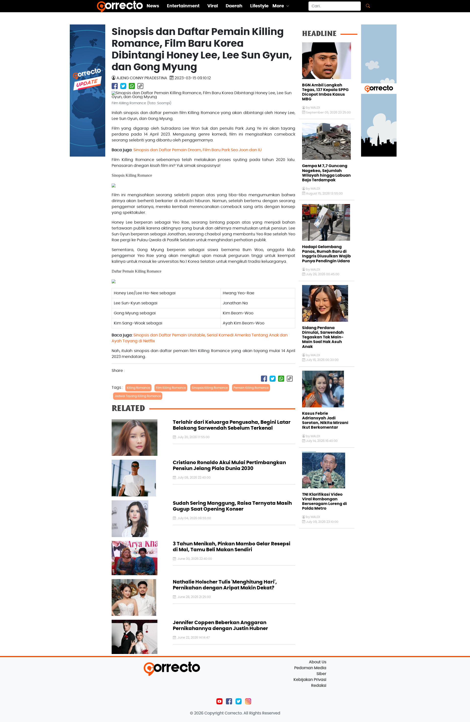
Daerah (234, 6)
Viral (212, 6)
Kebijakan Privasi (310, 680)
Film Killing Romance (171, 387)
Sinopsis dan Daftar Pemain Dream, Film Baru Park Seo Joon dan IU (197, 150)
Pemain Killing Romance (251, 387)
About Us (317, 662)
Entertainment (183, 6)
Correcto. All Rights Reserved (252, 713)
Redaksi (318, 686)
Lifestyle (259, 6)
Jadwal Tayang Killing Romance (138, 396)
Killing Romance (138, 387)
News (153, 6)
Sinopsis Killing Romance (210, 387)
